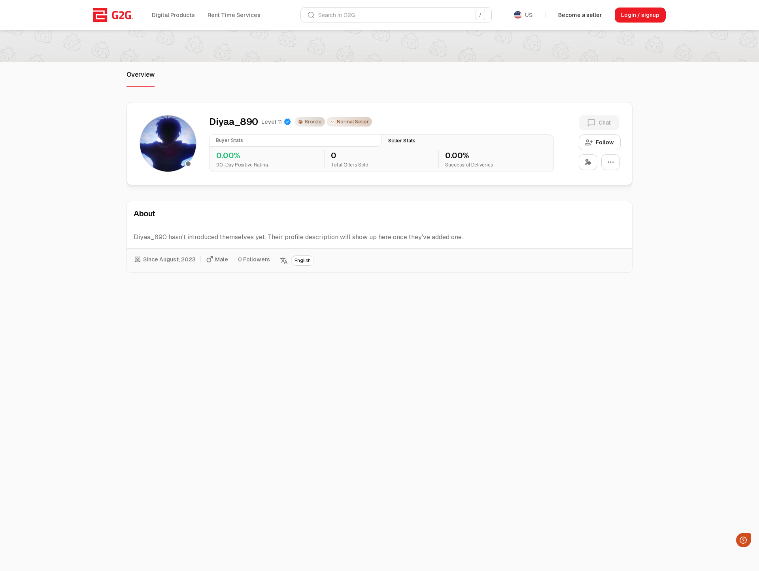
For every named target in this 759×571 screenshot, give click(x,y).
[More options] (610, 162)
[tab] (295, 140)
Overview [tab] (140, 74)
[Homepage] (113, 15)
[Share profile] (588, 162)
